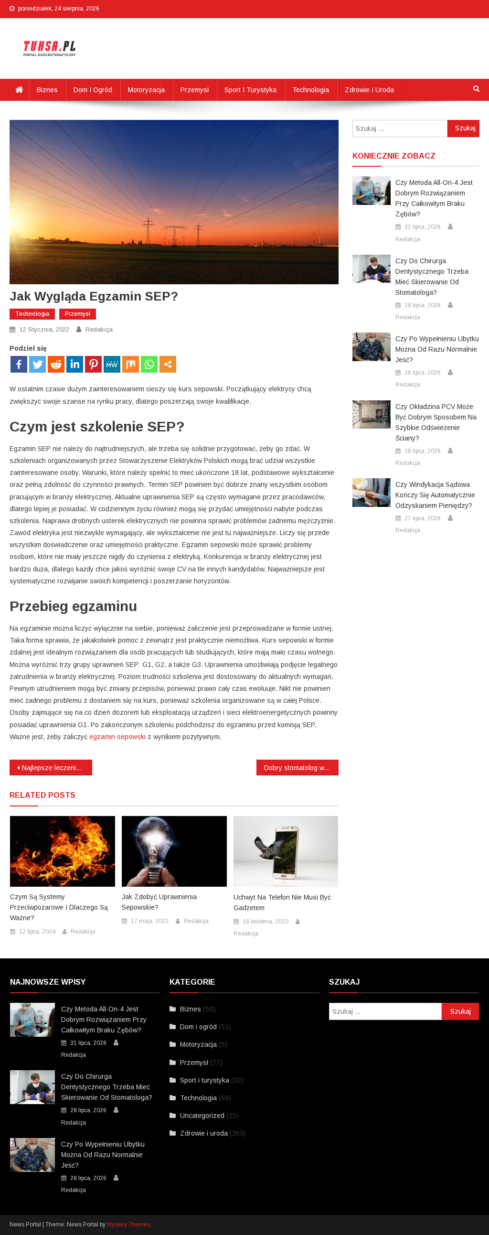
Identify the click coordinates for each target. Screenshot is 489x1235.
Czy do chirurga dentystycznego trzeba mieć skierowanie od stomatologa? (431, 276)
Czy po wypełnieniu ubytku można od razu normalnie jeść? (437, 349)
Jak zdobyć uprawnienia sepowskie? (159, 902)
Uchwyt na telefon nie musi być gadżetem (282, 902)
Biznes (47, 90)
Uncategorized (202, 1115)
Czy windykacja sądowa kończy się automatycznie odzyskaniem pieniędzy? (435, 495)
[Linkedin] (74, 364)
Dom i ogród (93, 90)
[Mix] (130, 364)
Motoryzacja (146, 90)
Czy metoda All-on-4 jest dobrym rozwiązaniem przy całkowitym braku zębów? (434, 198)
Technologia (310, 90)
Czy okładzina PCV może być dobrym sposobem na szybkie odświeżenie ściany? (436, 422)
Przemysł (195, 90)
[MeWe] (112, 364)
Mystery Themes (128, 1224)
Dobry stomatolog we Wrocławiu (301, 768)
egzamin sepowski (117, 737)
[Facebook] (19, 364)
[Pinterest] (93, 364)
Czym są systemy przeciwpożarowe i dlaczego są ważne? (59, 907)
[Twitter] (37, 364)
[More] (167, 364)
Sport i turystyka (250, 90)
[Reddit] (56, 364)
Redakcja (99, 329)
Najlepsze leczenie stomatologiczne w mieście (57, 768)
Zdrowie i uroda (369, 90)
